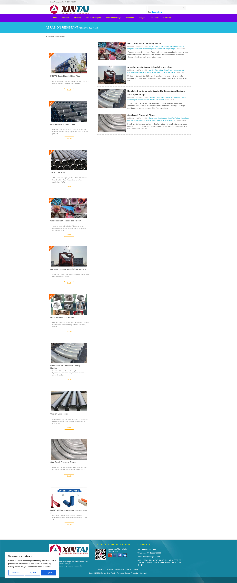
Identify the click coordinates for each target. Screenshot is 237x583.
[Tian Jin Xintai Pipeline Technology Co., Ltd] (54, 14)
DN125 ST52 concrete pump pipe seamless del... (68, 511)
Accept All (48, 573)
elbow (159, 12)
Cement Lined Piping (59, 414)
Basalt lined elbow (174, 118)
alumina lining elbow (156, 46)
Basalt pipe (134, 120)
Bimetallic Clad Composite (158, 97)
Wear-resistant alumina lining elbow (144, 49)
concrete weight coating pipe (62, 124)
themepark (143, 573)
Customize (16, 573)
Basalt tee (155, 120)
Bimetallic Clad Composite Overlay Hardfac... (65, 367)
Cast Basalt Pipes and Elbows (63, 462)
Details (69, 90)
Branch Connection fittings (62, 317)
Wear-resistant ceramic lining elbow (65, 221)
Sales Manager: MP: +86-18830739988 (63, 2)
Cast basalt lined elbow (167, 120)
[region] (32, 565)
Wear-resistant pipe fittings (166, 49)
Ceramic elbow (169, 46)
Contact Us (109, 570)
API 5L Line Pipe (57, 172)
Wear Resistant (158, 100)
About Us (101, 570)
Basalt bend (153, 118)
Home (50, 36)
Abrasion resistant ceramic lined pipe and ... (68, 270)
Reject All (32, 573)
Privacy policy (119, 570)
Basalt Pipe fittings (145, 120)
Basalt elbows (162, 118)
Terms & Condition (132, 570)
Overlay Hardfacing (173, 97)
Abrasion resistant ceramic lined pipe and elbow (149, 67)
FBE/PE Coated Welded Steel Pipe (65, 76)
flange (154, 12)
